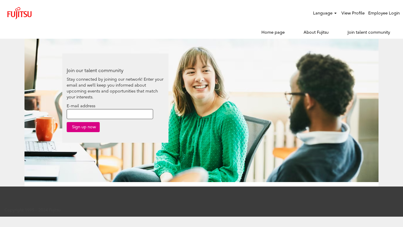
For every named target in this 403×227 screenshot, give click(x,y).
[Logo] (19, 13)
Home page (273, 32)
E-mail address (81, 105)
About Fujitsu (316, 32)
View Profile (353, 13)
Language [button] (323, 13)
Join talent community (369, 32)
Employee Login (384, 13)
